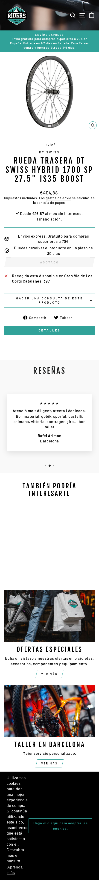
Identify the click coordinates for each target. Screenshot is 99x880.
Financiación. (49, 219)
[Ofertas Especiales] (49, 616)
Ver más (49, 673)
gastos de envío (58, 198)
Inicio (48, 144)
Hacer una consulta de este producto (49, 300)
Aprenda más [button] (15, 870)
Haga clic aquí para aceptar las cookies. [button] (60, 825)
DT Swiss (49, 152)
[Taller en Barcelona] (49, 711)
